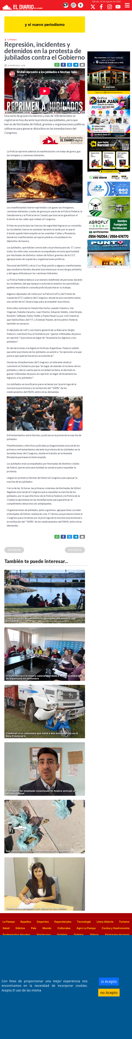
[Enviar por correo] (82, 65)
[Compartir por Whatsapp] (57, 65)
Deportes (43, 921)
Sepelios (25, 921)
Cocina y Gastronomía (115, 928)
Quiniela (62, 934)
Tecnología (84, 921)
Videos (94, 934)
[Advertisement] (109, 30)
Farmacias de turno (117, 934)
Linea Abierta (105, 921)
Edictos (20, 928)
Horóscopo (44, 934)
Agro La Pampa (86, 928)
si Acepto (109, 981)
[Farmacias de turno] (80, 5)
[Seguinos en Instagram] (109, 6)
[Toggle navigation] (127, 5)
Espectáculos (62, 921)
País (33, 928)
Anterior (14, 550)
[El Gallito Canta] (65, 5)
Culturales (64, 928)
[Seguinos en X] (92, 6)
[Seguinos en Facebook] (101, 6)
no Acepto (109, 992)
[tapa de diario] (73, 5)
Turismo (124, 921)
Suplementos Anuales (16, 934)
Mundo (46, 928)
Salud (6, 928)
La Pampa (9, 921)
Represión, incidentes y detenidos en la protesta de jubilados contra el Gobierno (44, 50)
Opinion (79, 934)
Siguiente (74, 550)
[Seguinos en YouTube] (118, 6)
